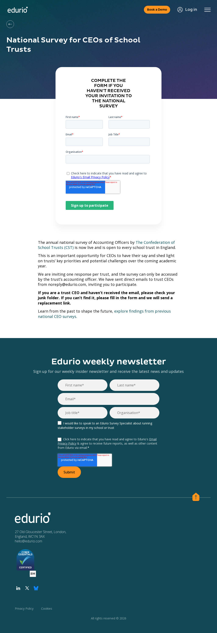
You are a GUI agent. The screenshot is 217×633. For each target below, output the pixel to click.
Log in (191, 9)
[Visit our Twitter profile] (27, 588)
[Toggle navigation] (207, 9)
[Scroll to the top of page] (196, 498)
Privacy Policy (24, 608)
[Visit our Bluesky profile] (36, 588)
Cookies (46, 608)
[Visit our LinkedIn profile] (18, 588)
